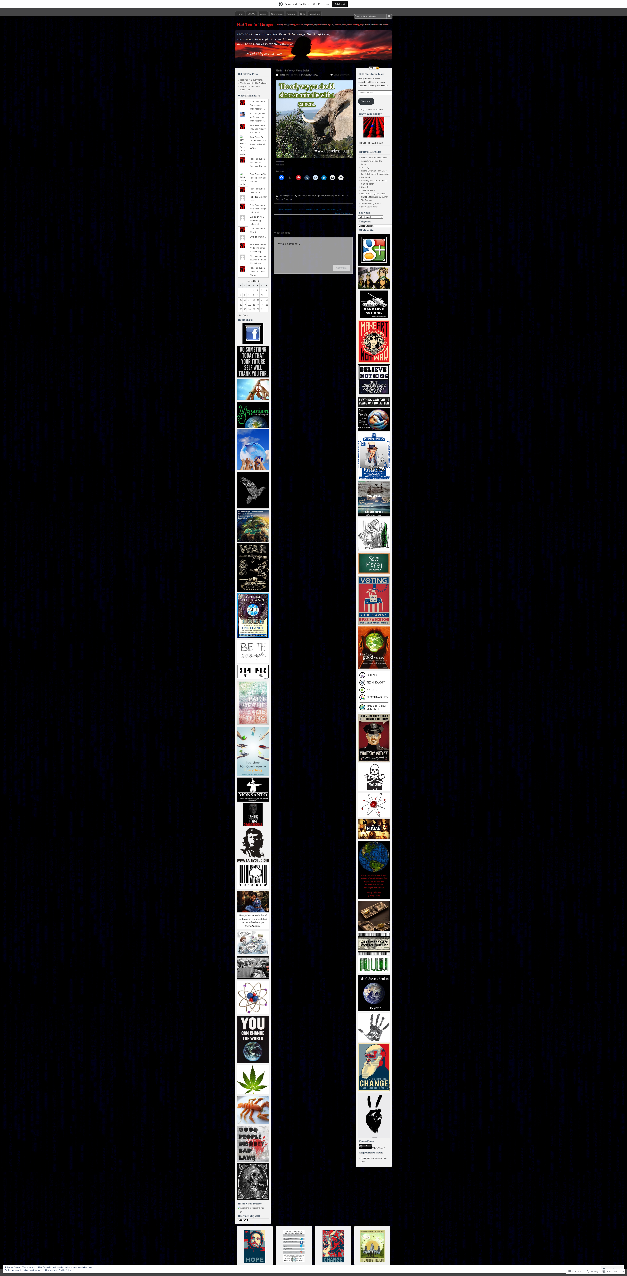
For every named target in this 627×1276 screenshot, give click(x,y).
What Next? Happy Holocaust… (257, 220)
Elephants (319, 196)
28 (249, 309)
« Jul (239, 315)
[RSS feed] (374, 68)
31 (262, 309)
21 (249, 304)
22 (254, 304)
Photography (331, 196)
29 (254, 309)
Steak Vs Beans (368, 190)
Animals (301, 196)
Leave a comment (341, 75)
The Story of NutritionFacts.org (253, 83)
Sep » (245, 315)
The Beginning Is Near (371, 203)
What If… (254, 232)
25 (267, 304)
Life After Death (256, 192)
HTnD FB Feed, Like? (371, 143)
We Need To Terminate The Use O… (258, 166)
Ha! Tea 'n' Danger (255, 24)
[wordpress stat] (243, 1220)
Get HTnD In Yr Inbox (372, 74)
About (263, 14)
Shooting (288, 199)
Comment (341, 267)
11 (267, 295)
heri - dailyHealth (257, 113)
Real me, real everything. (251, 80)
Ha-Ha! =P (365, 177)
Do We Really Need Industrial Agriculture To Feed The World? (374, 161)
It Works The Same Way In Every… (258, 248)
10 (262, 295)
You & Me (315, 14)
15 (254, 300)
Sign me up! (366, 101)
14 (249, 300)
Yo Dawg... (366, 167)
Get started (340, 4)
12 (241, 300)
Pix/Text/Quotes (286, 196)
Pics (346, 196)
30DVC (251, 14)
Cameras (310, 196)
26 (241, 309)
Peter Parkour (294, 75)
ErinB (252, 237)
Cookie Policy (65, 1270)
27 (245, 309)
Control (364, 187)
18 (267, 300)
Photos (341, 196)
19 (241, 304)
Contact (291, 14)
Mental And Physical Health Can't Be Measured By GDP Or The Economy (374, 197)
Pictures (279, 199)
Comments (276, 14)
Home (240, 14)
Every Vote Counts (369, 207)
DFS (302, 14)
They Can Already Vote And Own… (258, 144)
